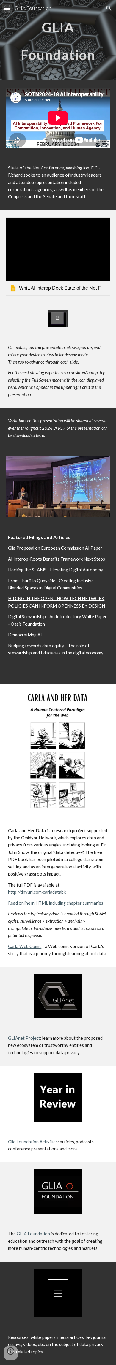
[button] (7, 8)
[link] (58, 256)
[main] (58, 40)
